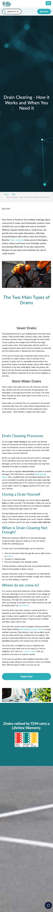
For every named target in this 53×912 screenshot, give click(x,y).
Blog (13, 194)
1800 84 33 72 (13, 11)
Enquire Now (27, 676)
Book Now (44, 11)
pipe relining (24, 605)
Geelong (9, 556)
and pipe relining (37, 629)
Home (6, 194)
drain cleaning (17, 239)
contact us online (29, 651)
